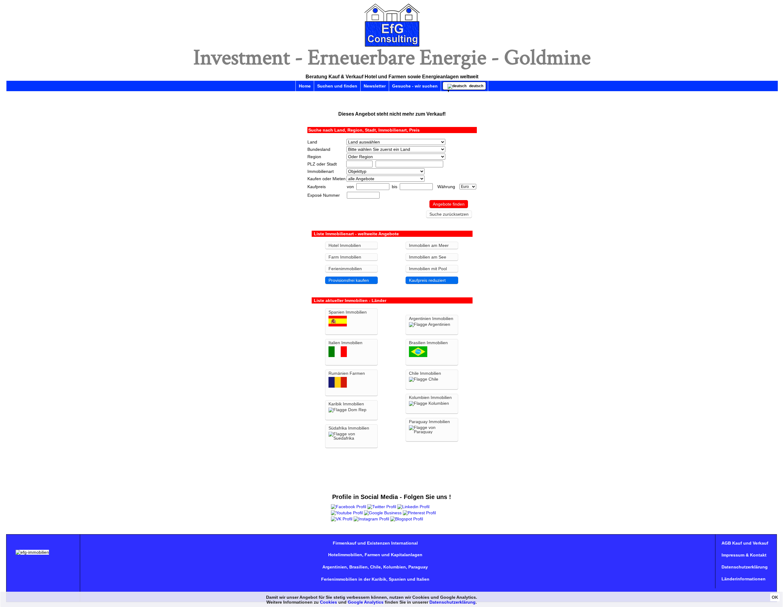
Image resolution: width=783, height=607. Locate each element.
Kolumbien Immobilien (430, 397)
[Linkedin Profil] (413, 506)
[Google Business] (383, 512)
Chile (375, 566)
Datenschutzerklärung (745, 566)
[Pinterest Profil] (419, 512)
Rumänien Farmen (346, 373)
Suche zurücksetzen (449, 214)
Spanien (397, 579)
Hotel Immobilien (344, 245)
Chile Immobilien (425, 373)
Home (305, 86)
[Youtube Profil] (347, 512)
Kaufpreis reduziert (427, 280)
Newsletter (375, 86)
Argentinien (334, 566)
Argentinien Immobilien (431, 318)
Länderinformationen (744, 578)
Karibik (379, 579)
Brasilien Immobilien (428, 342)
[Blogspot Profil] (406, 518)
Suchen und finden (337, 86)
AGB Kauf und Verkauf (745, 543)
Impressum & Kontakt (744, 555)
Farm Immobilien (344, 257)
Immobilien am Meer (429, 245)
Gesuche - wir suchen (415, 86)
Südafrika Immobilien (348, 428)
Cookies (328, 602)
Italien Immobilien (345, 342)
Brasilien (358, 566)
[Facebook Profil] (348, 506)
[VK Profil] (341, 518)
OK (775, 597)
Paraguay (418, 566)
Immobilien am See (427, 257)
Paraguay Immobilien (429, 421)
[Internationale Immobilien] (392, 46)
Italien (423, 579)
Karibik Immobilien (346, 403)
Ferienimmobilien (345, 268)
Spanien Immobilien (347, 312)
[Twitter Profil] (381, 506)
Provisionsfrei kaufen (348, 280)
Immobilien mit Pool (428, 268)
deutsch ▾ (465, 87)
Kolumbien (394, 566)
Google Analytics (366, 602)
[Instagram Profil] (371, 518)
